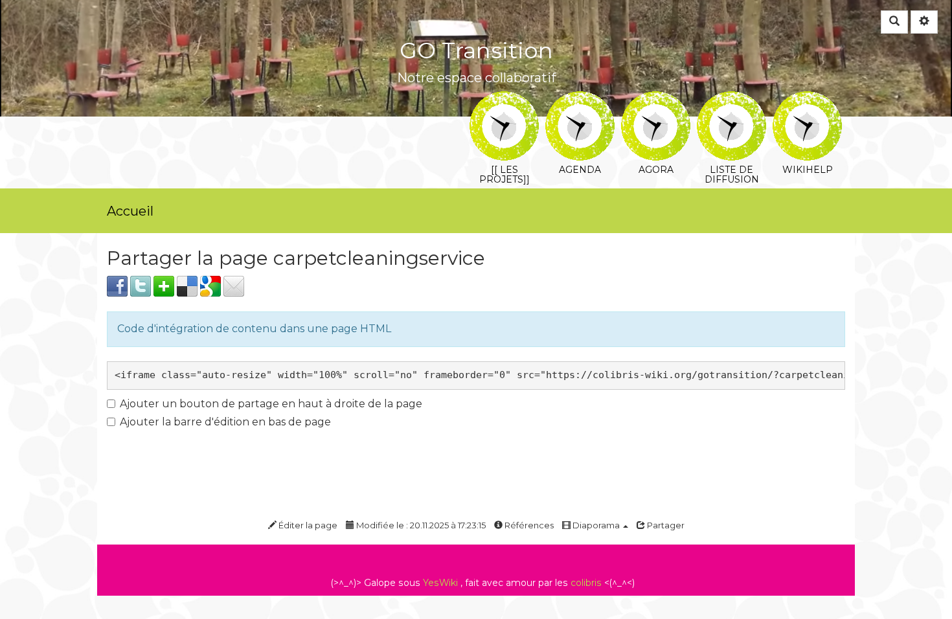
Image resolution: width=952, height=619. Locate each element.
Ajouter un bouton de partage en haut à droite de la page (271, 404)
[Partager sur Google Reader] (210, 285)
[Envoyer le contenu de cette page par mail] (233, 285)
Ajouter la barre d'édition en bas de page (225, 422)
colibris (586, 583)
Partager (665, 525)
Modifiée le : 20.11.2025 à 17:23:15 (420, 525)
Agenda (580, 100)
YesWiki (440, 583)
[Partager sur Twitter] (140, 285)
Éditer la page (307, 525)
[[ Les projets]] (504, 100)
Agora (656, 100)
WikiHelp (807, 100)
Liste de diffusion (731, 100)
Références (528, 525)
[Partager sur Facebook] (117, 285)
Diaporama (596, 525)
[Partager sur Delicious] (187, 285)
